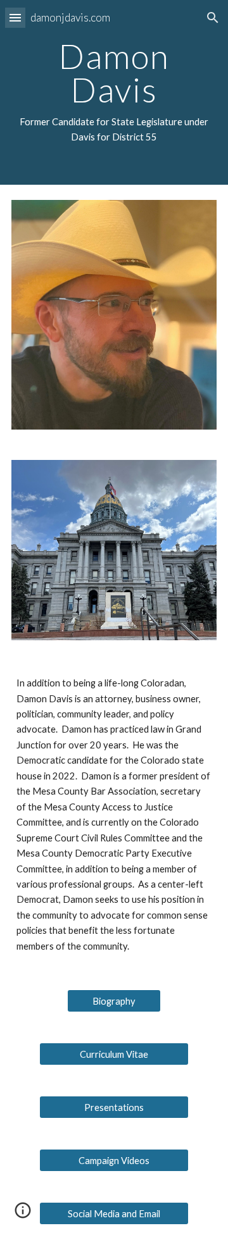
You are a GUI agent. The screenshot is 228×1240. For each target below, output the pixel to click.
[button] (15, 17)
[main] (114, 92)
